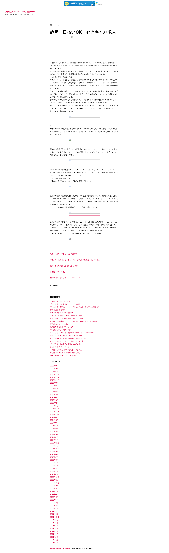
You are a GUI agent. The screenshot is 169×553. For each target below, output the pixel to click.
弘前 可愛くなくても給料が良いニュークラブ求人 (68, 338)
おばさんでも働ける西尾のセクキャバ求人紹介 (66, 335)
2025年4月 (54, 397)
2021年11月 (54, 514)
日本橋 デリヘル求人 (58, 272)
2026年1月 (54, 372)
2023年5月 (54, 463)
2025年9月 (54, 383)
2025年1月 (54, 406)
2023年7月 (54, 457)
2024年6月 (54, 426)
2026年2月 (54, 369)
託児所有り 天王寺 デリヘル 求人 (61, 327)
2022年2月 (54, 506)
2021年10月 (54, 517)
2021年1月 (54, 543)
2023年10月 (54, 448)
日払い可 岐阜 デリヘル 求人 (60, 347)
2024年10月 (54, 414)
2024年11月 (54, 411)
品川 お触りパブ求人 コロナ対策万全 (64, 254)
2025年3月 (54, 400)
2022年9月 (54, 486)
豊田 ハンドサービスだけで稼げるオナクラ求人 (67, 341)
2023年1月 (54, 474)
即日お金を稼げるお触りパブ (60, 330)
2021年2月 (54, 540)
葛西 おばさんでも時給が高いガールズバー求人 (67, 318)
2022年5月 (54, 497)
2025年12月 (54, 374)
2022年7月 (54, 491)
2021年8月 (54, 523)
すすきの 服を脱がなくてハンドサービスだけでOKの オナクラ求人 (75, 260)
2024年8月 (54, 420)
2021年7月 (54, 526)
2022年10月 (54, 483)
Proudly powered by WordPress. (83, 548)
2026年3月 (54, 366)
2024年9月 (54, 417)
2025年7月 (54, 389)
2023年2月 (54, 471)
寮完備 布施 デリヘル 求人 (59, 324)
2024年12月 (54, 409)
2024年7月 (54, 423)
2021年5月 (54, 531)
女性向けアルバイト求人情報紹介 (20, 11)
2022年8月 (54, 488)
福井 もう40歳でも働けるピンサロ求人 (64, 266)
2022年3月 (54, 503)
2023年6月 (54, 460)
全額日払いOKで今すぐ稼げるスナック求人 (65, 353)
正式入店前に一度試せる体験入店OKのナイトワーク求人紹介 (72, 333)
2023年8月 (54, 454)
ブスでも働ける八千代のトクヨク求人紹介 (65, 304)
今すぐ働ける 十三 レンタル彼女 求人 (63, 355)
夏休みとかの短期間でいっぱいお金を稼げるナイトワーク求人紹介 (74, 321)
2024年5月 (54, 429)
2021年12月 (54, 511)
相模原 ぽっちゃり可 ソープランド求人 (65, 278)
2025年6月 (54, 392)
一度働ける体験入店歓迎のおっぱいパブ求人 (66, 350)
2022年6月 (54, 494)
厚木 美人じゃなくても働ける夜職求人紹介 (66, 315)
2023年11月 (54, 446)
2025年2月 (54, 403)
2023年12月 (54, 443)
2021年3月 (54, 537)
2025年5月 (54, 394)
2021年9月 (54, 520)
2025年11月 (54, 377)
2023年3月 (54, 468)
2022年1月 (54, 508)
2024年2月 (54, 437)
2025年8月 (54, 386)
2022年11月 (54, 480)
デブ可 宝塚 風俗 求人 (57, 310)
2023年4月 (54, 466)
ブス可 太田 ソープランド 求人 (61, 301)
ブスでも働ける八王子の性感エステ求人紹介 (66, 344)
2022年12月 (54, 477)
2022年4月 (54, 500)
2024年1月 (54, 440)
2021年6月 (54, 528)
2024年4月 (54, 431)
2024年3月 (54, 434)
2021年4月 (54, 534)
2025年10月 (54, 380)
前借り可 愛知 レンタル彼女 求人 (61, 313)
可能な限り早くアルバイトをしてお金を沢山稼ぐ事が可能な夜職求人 (74, 307)
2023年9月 (54, 451)
